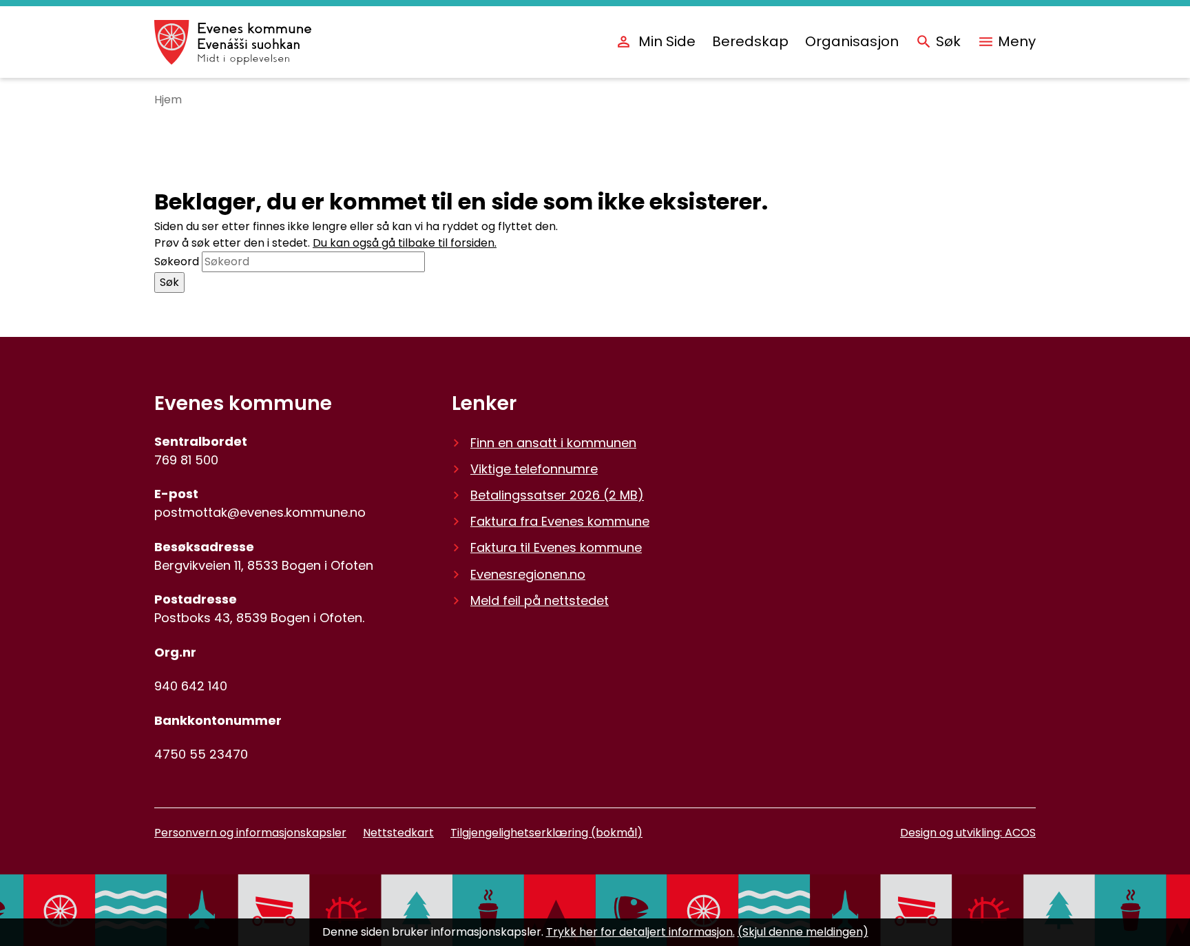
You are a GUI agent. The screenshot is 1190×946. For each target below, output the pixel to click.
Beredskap (750, 41)
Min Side (667, 41)
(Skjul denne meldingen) (803, 932)
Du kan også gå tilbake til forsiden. (405, 243)
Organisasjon (852, 41)
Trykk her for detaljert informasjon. (640, 932)
